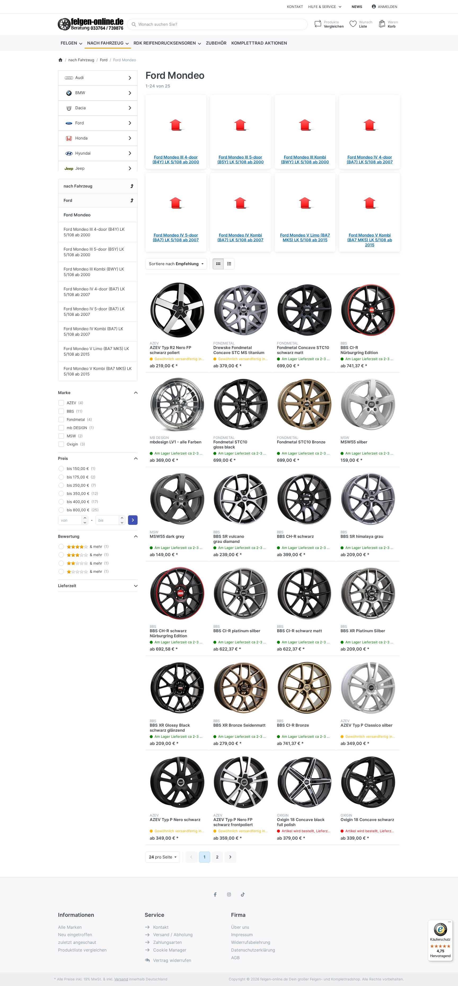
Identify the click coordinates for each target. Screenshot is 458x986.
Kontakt (295, 7)
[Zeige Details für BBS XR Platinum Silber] (368, 593)
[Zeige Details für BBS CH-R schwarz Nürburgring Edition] (177, 593)
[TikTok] (243, 894)
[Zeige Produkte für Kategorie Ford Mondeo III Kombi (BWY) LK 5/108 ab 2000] (305, 125)
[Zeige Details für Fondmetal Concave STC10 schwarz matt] (304, 310)
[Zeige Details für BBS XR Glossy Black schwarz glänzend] (177, 687)
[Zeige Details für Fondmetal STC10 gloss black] (240, 404)
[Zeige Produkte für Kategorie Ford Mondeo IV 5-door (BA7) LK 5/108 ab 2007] (176, 203)
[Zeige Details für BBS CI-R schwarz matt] (304, 593)
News (357, 7)
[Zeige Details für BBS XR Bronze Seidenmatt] (240, 687)
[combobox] (217, 24)
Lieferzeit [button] (67, 585)
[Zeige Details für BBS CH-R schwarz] (304, 498)
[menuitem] (71, 43)
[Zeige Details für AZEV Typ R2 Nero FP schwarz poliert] (177, 310)
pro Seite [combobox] (164, 857)
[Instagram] (229, 894)
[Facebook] (215, 894)
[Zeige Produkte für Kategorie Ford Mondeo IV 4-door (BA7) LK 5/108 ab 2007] (370, 125)
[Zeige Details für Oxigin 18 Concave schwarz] (368, 782)
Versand (121, 979)
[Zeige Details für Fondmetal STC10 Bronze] (304, 404)
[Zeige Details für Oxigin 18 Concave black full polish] (304, 782)
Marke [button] (64, 392)
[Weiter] (230, 857)
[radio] (218, 263)
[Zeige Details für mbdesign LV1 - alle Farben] (177, 404)
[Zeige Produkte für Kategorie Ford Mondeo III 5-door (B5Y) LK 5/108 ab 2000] (240, 125)
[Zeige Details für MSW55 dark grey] (177, 498)
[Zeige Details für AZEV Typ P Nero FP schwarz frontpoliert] (240, 782)
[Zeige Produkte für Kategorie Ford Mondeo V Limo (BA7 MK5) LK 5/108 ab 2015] (305, 203)
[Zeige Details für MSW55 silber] (368, 404)
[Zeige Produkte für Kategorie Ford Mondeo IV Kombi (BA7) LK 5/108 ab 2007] (240, 203)
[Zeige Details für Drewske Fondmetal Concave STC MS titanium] (240, 310)
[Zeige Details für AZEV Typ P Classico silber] (368, 687)
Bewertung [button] (68, 536)
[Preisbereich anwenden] (133, 520)
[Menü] (449, 923)
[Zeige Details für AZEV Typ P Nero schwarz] (177, 782)
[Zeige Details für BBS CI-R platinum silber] (240, 593)
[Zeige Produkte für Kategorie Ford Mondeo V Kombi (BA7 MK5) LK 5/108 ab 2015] (370, 203)
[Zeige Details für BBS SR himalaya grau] (368, 498)
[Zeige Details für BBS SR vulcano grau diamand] (240, 498)
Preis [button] (63, 458)
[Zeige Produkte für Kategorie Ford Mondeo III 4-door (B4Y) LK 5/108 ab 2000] (176, 125)
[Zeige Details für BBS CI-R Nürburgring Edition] (368, 310)
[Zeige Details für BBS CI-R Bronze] (304, 687)
